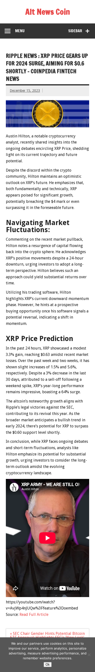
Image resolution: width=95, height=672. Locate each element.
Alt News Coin (47, 11)
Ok (48, 664)
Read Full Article (33, 614)
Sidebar (75, 30)
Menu (20, 30)
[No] (88, 654)
